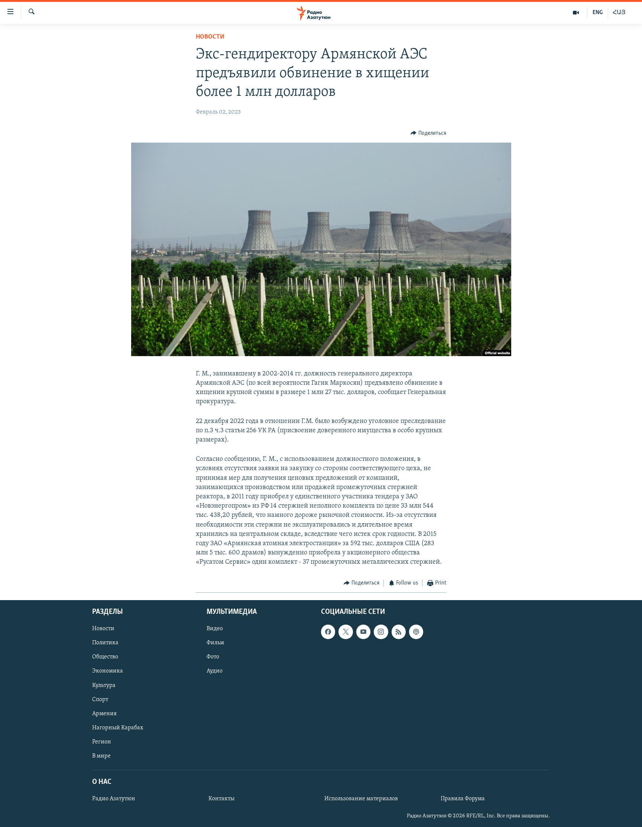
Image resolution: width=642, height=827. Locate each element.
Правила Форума (463, 799)
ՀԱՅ (619, 13)
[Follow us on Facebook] (328, 632)
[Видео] (576, 12)
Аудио (215, 671)
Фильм (215, 643)
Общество (105, 657)
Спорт (100, 700)
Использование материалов (361, 799)
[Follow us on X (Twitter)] (345, 632)
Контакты (221, 799)
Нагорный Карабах (117, 728)
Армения (104, 714)
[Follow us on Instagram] (381, 632)
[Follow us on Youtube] (363, 632)
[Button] (428, 133)
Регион (101, 742)
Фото (213, 657)
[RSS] (399, 632)
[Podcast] (416, 632)
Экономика (107, 671)
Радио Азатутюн (113, 799)
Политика (105, 643)
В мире (101, 756)
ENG (598, 13)
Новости (210, 37)
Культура (104, 685)
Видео (215, 629)
